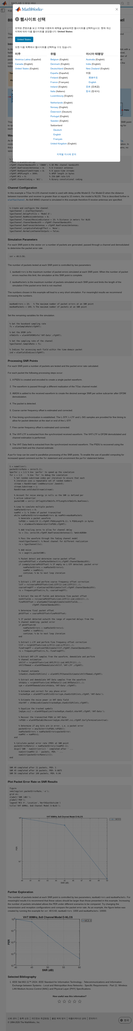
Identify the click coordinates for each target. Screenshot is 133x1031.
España (54, 73)
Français (57, 139)
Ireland (54, 86)
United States (22, 68)
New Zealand (93, 68)
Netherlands (56, 102)
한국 (88, 91)
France (54, 82)
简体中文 (93, 77)
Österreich (55, 111)
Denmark (55, 64)
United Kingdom (58, 143)
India (88, 64)
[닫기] (117, 9)
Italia (52, 91)
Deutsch (57, 130)
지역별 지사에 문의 (66, 154)
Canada (19, 64)
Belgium (54, 59)
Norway (54, 107)
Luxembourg (56, 96)
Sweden (54, 121)
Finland (54, 77)
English (57, 134)
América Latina (22, 59)
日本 (88, 86)
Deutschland (56, 68)
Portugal (54, 116)
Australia (90, 59)
